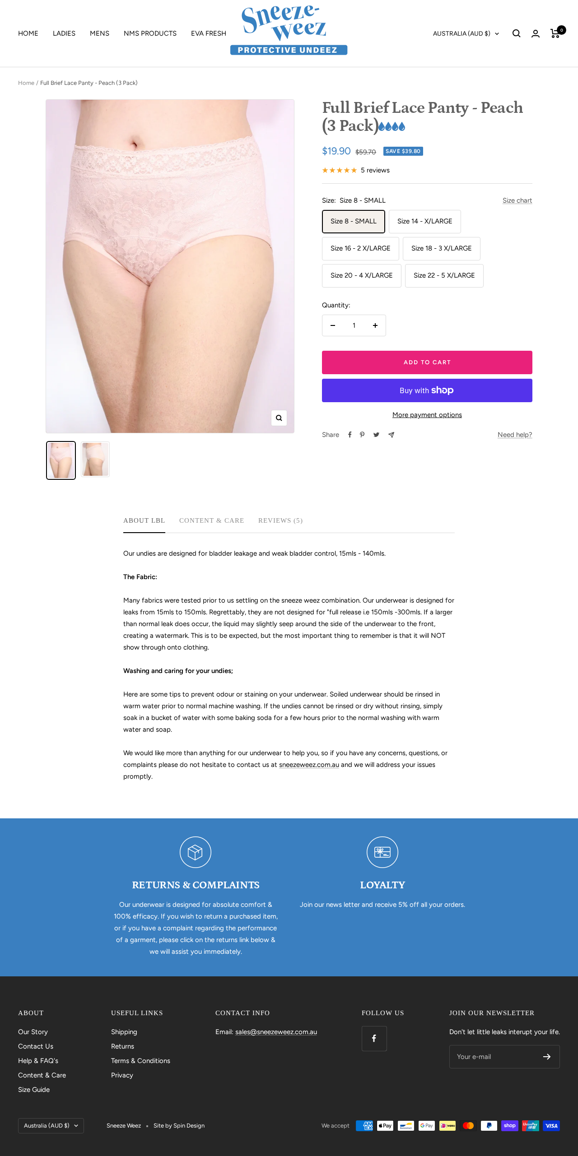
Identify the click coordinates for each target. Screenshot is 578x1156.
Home (28, 33)
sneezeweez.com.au (309, 765)
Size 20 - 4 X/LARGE (362, 275)
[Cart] (555, 33)
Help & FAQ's (38, 1061)
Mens (99, 33)
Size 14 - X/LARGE (424, 221)
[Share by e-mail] (391, 435)
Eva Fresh (208, 33)
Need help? (515, 435)
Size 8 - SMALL (354, 221)
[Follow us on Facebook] (374, 1038)
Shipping (124, 1032)
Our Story (33, 1032)
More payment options (427, 415)
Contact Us (35, 1046)
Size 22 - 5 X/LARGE (444, 275)
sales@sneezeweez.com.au (276, 1032)
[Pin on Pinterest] (362, 435)
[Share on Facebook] (350, 435)
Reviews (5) (280, 520)
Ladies (64, 33)
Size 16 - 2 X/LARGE (361, 248)
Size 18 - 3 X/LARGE (441, 248)
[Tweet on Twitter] (376, 435)
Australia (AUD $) (461, 33)
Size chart (517, 200)
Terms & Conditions (140, 1061)
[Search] (517, 33)
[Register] (547, 1057)
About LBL (144, 520)
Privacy (122, 1075)
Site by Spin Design (179, 1125)
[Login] (535, 33)
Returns (122, 1046)
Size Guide (34, 1090)
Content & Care (211, 520)
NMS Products (150, 33)
